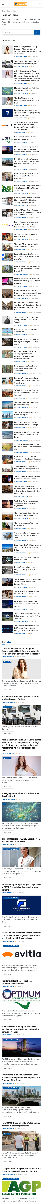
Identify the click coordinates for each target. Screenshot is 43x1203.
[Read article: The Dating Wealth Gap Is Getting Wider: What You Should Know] (7, 516)
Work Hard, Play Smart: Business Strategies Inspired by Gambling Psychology (26, 503)
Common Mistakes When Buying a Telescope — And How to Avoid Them (26, 535)
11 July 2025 (33, 518)
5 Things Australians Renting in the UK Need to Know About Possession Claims (27, 446)
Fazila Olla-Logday (22, 66)
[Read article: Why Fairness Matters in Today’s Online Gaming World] (7, 415)
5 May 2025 (32, 633)
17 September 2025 (35, 417)
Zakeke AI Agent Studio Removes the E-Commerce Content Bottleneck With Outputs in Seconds (27, 212)
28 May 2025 (32, 587)
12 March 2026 (34, 205)
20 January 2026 (35, 274)
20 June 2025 (34, 553)
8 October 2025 (35, 407)
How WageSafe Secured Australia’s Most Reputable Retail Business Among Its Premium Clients (27, 200)
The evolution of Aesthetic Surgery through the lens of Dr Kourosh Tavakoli (26, 319)
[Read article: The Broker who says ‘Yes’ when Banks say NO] (7, 526)
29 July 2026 (33, 66)
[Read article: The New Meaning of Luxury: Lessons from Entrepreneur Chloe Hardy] (7, 101)
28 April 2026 (33, 154)
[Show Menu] (3, 4)
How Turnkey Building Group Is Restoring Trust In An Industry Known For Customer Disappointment (27, 292)
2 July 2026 (33, 93)
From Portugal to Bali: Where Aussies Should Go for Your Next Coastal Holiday (27, 547)
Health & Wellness (11, 1039)
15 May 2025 (32, 609)
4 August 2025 (34, 496)
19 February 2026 (35, 239)
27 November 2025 (34, 334)
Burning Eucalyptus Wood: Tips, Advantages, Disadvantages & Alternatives (25, 368)
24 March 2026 (33, 181)
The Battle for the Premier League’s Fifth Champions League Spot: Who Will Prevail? (27, 615)
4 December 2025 (34, 325)
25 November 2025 (34, 361)
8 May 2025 (33, 621)
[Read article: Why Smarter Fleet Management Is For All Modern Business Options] (7, 64)
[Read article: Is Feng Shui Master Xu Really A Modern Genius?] (7, 237)
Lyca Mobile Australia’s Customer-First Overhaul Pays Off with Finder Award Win (26, 256)
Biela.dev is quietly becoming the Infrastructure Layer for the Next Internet (26, 603)
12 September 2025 (34, 427)
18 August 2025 (33, 482)
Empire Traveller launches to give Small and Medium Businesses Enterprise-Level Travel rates (26, 224)
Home (4, 11)
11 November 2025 (35, 386)
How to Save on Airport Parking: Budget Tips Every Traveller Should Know (26, 569)
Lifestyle (7, 661)
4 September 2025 (35, 440)
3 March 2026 (34, 217)
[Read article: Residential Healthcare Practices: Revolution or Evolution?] (7, 140)
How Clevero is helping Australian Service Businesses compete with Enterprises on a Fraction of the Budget (21, 1077)
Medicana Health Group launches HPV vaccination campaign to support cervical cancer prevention (26, 149)
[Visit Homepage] (20, 4)
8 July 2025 (32, 528)
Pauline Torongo (21, 57)
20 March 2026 (34, 193)
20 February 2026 (34, 230)
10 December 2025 (35, 313)
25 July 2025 (33, 508)
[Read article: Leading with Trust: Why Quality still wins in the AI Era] (7, 560)
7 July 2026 (32, 83)
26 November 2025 (34, 347)
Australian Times (21, 83)
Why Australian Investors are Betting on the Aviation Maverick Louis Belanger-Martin (27, 581)
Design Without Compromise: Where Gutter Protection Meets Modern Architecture (27, 188)
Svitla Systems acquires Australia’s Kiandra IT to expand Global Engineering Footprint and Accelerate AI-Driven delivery (21, 935)
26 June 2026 (33, 118)
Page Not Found (12, 11)
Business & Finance (11, 849)
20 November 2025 (35, 373)
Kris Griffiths (20, 398)
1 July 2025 (33, 540)
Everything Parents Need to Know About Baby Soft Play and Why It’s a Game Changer (27, 380)
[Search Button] (40, 4)
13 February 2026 (34, 249)
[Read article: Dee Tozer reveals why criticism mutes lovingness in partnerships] (7, 425)
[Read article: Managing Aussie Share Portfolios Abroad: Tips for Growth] (7, 91)
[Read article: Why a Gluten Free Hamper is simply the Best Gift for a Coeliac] (7, 594)
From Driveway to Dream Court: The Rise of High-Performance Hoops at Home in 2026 (27, 268)
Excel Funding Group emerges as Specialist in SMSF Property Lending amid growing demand (27, 112)
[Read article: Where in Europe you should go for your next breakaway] (7, 405)
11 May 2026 (32, 132)
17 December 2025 (35, 298)
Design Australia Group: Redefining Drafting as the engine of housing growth (26, 341)
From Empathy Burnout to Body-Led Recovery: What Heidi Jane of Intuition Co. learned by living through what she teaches (21, 651)
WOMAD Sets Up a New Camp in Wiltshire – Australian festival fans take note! (26, 392)
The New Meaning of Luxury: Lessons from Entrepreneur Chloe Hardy (26, 100)
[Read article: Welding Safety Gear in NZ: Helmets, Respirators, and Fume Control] (7, 479)
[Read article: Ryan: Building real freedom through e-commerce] (7, 332)
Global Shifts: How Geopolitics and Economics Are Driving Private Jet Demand (26, 434)
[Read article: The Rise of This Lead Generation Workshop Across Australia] (7, 247)
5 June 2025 (32, 562)
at (4, 804)
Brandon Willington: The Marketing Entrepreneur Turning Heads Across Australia (27, 280)
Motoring (7, 707)
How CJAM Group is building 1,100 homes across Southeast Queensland (26, 175)
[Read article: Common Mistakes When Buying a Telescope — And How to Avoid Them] (7, 536)
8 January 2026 (33, 286)
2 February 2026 (35, 262)
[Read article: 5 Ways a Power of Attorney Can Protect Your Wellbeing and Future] (7, 469)
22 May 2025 (33, 597)
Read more (9, 689)
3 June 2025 (33, 575)
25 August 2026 (33, 57)
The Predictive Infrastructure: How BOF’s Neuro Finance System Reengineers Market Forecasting (26, 628)
